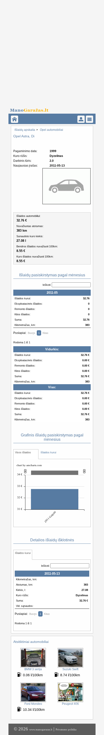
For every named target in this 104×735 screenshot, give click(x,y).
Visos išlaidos (23, 452)
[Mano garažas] (50, 109)
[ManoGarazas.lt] (14, 119)
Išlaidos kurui (48, 452)
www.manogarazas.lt (40, 729)
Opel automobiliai (51, 130)
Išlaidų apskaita (25, 130)
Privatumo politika (66, 729)
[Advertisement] (52, 52)
